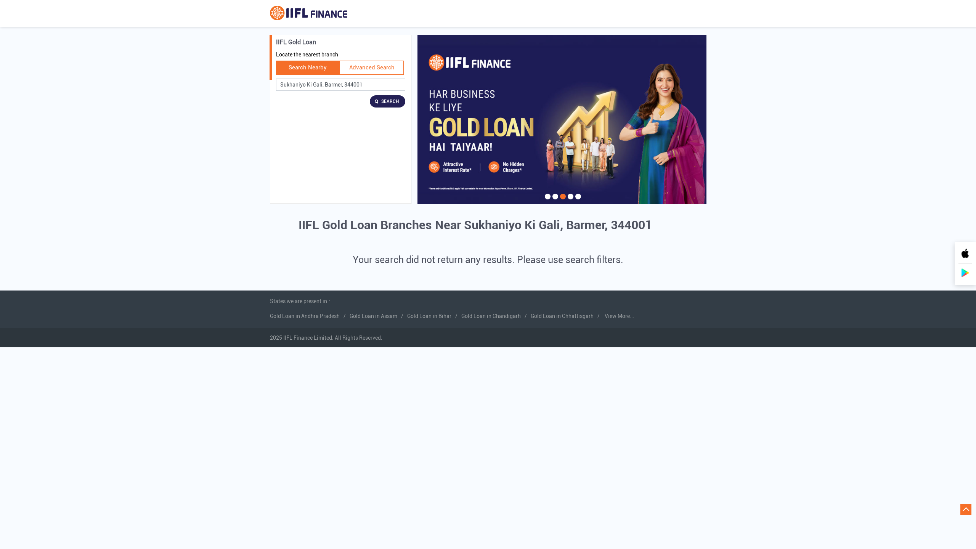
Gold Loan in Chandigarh (491, 316)
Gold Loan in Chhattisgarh (562, 316)
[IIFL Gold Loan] (308, 13)
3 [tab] (562, 201)
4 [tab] (569, 201)
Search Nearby (308, 67)
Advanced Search (372, 67)
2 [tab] (554, 201)
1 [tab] (547, 201)
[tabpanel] (561, 119)
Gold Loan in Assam (373, 316)
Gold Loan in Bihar (429, 316)
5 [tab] (577, 201)
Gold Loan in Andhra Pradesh (305, 316)
